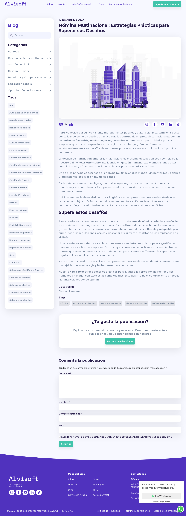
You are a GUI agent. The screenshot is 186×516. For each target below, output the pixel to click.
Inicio (50, 4)
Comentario (66, 373)
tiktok (178, 124)
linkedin (170, 124)
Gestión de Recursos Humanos (25, 172)
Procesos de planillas (20, 232)
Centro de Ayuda (77, 495)
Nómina (13, 202)
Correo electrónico (70, 413)
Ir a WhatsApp (163, 496)
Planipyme (99, 484)
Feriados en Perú (18, 150)
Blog (101, 4)
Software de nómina (20, 292)
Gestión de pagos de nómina (24, 165)
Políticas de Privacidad (108, 511)
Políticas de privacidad (161, 502)
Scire (12, 255)
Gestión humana (18, 187)
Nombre (64, 402)
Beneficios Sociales (19, 127)
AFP (11, 105)
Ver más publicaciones (120, 341)
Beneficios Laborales (20, 120)
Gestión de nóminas (20, 157)
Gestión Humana (69, 291)
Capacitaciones (17, 135)
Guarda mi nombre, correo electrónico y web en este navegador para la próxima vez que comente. (116, 437)
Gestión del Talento (19, 180)
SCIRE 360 (14, 262)
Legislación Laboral (19, 195)
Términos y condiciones (137, 511)
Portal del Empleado (20, 225)
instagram (147, 124)
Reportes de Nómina (20, 247)
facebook (155, 124)
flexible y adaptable (159, 229)
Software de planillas (20, 300)
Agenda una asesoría (167, 4)
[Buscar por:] (29, 35)
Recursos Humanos (19, 240)
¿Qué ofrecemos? (81, 4)
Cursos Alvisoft (101, 495)
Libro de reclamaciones (166, 511)
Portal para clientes (119, 4)
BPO (95, 489)
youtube (162, 124)
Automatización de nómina (23, 112)
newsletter (77, 271)
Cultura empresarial (19, 142)
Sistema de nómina (19, 277)
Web (61, 425)
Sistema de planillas (19, 285)
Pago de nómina (18, 210)
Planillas (13, 217)
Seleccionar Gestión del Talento (26, 270)
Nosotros (62, 4)
